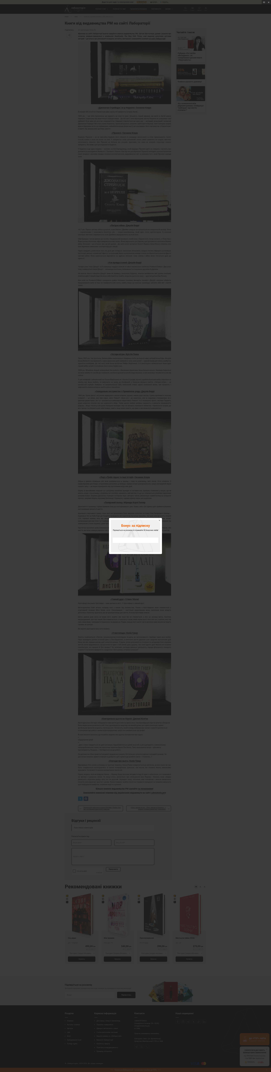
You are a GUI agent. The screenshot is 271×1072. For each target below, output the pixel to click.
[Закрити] (159, 520)
